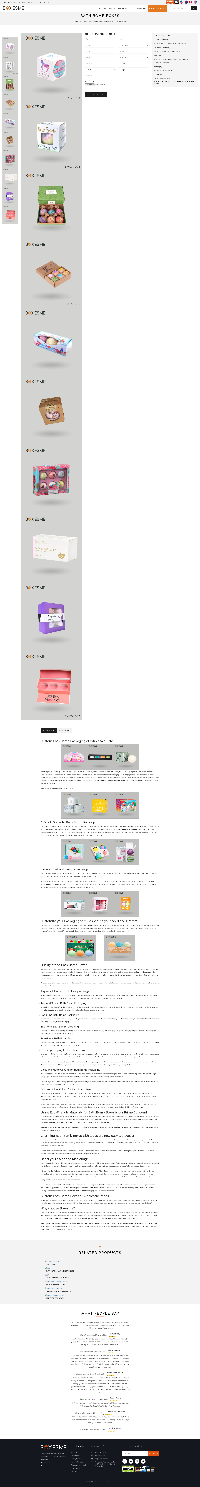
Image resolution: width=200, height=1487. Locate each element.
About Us (74, 1452)
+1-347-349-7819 (100, 1456)
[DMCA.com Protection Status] (128, 1469)
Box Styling (123, 8)
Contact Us (141, 8)
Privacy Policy (76, 1459)
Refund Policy (76, 1468)
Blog (132, 8)
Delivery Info (75, 1456)
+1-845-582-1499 (10, 2)
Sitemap (74, 1471)
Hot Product (109, 8)
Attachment (89, 82)
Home (100, 8)
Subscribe (153, 1453)
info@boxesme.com (27, 2)
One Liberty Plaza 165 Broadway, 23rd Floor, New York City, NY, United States (106, 1464)
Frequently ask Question (79, 1465)
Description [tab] (49, 730)
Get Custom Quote (96, 94)
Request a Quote (157, 8)
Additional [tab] (64, 730)
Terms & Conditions (77, 1462)
